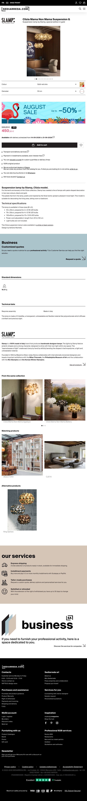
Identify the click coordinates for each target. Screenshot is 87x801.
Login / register (7, 716)
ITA (3, 3)
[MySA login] (76, 3)
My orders (5, 719)
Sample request (50, 696)
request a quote (15, 159)
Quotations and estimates (54, 744)
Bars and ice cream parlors (54, 739)
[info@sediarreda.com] (7, 3)
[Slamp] (10, 21)
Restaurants (49, 737)
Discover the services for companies (68, 646)
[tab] (41, 425)
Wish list (5, 724)
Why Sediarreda (50, 678)
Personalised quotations (53, 699)
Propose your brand (51, 683)
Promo (4, 739)
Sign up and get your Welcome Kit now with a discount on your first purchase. (21, 755)
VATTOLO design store (9, 683)
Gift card (5, 742)
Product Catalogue (8, 734)
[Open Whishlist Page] (80, 3)
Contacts (6, 672)
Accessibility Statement (73, 766)
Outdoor (47, 742)
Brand (4, 737)
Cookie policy (27, 766)
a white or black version (44, 225)
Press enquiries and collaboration (56, 681)
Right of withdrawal (8, 699)
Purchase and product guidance (13, 694)
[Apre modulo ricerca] (80, 9)
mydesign (52, 716)
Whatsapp (31, 173)
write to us (73, 169)
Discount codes (7, 721)
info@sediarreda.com (70, 770)
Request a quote (73, 259)
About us (48, 676)
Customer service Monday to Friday (14, 676)
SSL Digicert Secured (73, 791)
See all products (76, 365)
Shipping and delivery (9, 704)
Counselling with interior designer (56, 694)
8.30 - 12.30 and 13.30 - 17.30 (12, 678)
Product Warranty (8, 696)
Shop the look (49, 719)
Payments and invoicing (10, 701)
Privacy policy (10, 766)
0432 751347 (15, 3)
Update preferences (48, 766)
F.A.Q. (4, 706)
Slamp (27, 167)
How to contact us (8, 681)
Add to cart (42, 145)
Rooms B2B (49, 734)
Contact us (21, 177)
